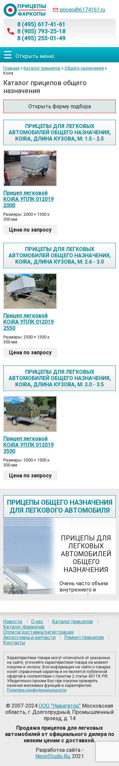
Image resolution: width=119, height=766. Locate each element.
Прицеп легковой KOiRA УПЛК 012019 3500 (28, 444)
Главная (11, 68)
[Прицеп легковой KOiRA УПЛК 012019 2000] (30, 168)
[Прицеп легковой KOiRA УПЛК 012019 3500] (30, 414)
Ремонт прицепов (84, 637)
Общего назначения (84, 68)
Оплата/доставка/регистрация (38, 632)
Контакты (14, 642)
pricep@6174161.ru (82, 10)
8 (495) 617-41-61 (41, 24)
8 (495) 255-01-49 (41, 38)
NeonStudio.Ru (52, 756)
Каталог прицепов (41, 68)
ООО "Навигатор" (60, 706)
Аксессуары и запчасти (29, 637)
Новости (12, 621)
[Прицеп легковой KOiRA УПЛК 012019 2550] (30, 291)
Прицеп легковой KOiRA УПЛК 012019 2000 (28, 199)
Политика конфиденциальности (36, 690)
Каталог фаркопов (23, 626)
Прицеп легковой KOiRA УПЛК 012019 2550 (28, 321)
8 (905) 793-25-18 (41, 31)
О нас (37, 621)
